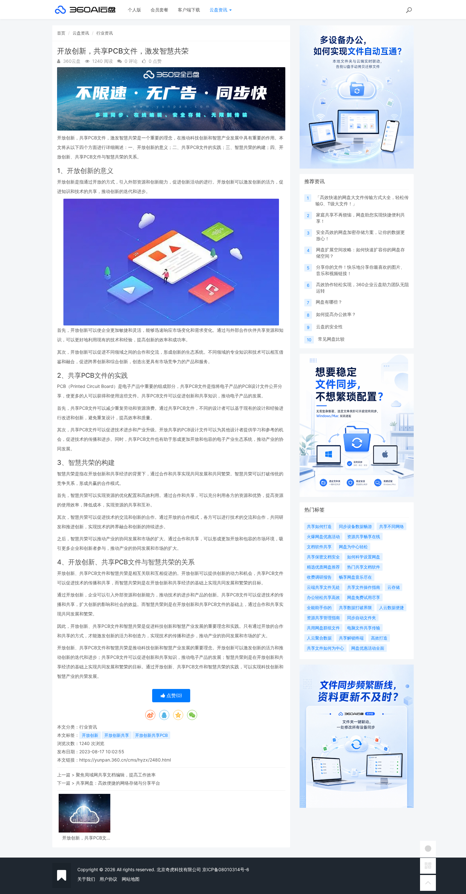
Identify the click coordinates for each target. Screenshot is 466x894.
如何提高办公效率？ (336, 314)
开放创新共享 (116, 735)
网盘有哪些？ (329, 302)
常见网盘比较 (331, 339)
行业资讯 (104, 32)
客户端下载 (189, 9)
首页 (61, 32)
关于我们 (86, 879)
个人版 (134, 9)
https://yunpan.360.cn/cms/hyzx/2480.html (125, 759)
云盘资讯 (219, 9)
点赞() (173, 695)
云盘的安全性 (329, 326)
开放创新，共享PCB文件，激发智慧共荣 (84, 837)
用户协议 (108, 879)
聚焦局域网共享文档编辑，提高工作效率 (116, 774)
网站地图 (130, 879)
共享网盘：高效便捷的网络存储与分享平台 (118, 783)
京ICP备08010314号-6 (225, 869)
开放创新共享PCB (151, 735)
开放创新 (90, 735)
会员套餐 (159, 9)
